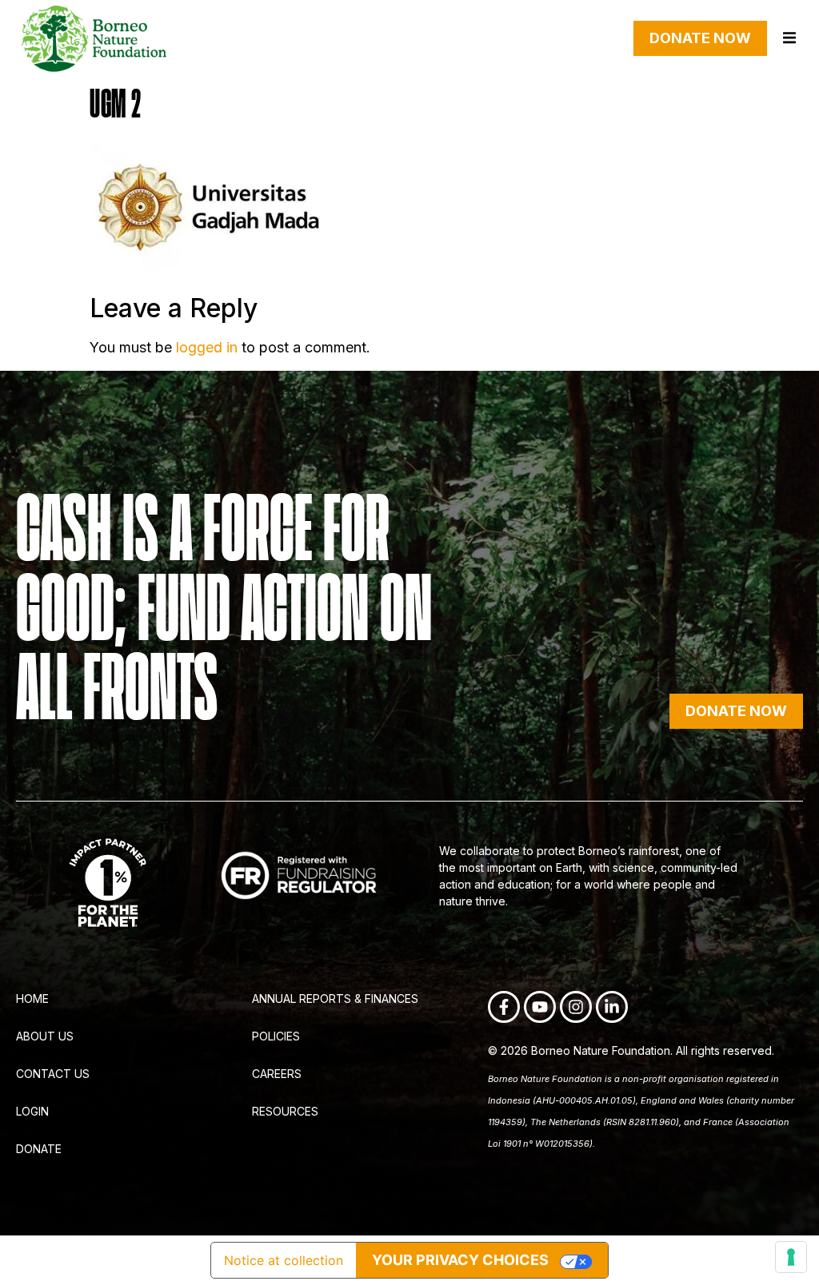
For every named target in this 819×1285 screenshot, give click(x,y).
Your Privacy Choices (460, 1259)
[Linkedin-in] (612, 1007)
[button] (789, 38)
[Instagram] (576, 1007)
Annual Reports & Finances (335, 998)
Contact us (53, 1073)
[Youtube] (540, 1007)
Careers (277, 1073)
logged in (207, 347)
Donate (39, 1149)
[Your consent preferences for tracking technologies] (791, 1257)
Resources (285, 1111)
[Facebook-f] (504, 1007)
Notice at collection (283, 1260)
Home (32, 998)
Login (32, 1111)
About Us (45, 1036)
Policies (276, 1036)
